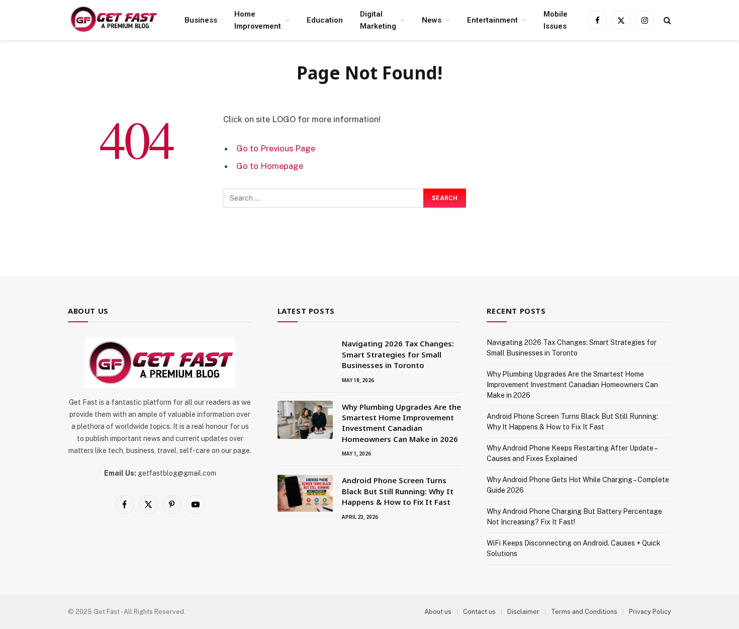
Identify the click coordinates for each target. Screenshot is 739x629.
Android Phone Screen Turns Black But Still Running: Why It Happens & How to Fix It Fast (397, 491)
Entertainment (492, 20)
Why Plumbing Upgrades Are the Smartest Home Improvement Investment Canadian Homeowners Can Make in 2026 (401, 423)
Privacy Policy (650, 611)
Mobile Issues (555, 20)
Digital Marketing (378, 20)
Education (325, 20)
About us (437, 611)
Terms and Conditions (584, 611)
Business (200, 20)
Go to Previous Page (275, 148)
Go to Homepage (269, 166)
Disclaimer (523, 611)
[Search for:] (323, 198)
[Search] (666, 20)
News (431, 20)
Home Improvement (257, 20)
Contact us (479, 611)
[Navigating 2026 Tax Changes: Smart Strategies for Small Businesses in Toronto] (305, 356)
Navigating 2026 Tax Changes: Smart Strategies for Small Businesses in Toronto (398, 354)
